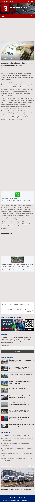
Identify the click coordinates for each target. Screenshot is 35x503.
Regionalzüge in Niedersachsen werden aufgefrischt (16, 489)
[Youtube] (24, 497)
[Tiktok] (17, 497)
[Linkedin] (15, 497)
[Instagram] (12, 497)
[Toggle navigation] (3, 16)
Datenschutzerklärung (26, 500)
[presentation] (30, 466)
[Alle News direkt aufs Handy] (17, 197)
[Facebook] (10, 497)
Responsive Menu (28, 1)
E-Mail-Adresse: (5, 345)
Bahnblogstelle (19, 7)
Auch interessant (6, 466)
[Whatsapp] (22, 497)
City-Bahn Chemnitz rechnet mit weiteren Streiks (16, 304)
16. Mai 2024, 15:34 (8, 68)
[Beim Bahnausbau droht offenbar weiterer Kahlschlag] (17, 264)
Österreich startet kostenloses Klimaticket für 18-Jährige (18, 310)
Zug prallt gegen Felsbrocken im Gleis (20, 388)
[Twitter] (19, 497)
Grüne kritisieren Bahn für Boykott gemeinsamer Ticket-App (16, 435)
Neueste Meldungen (7, 357)
